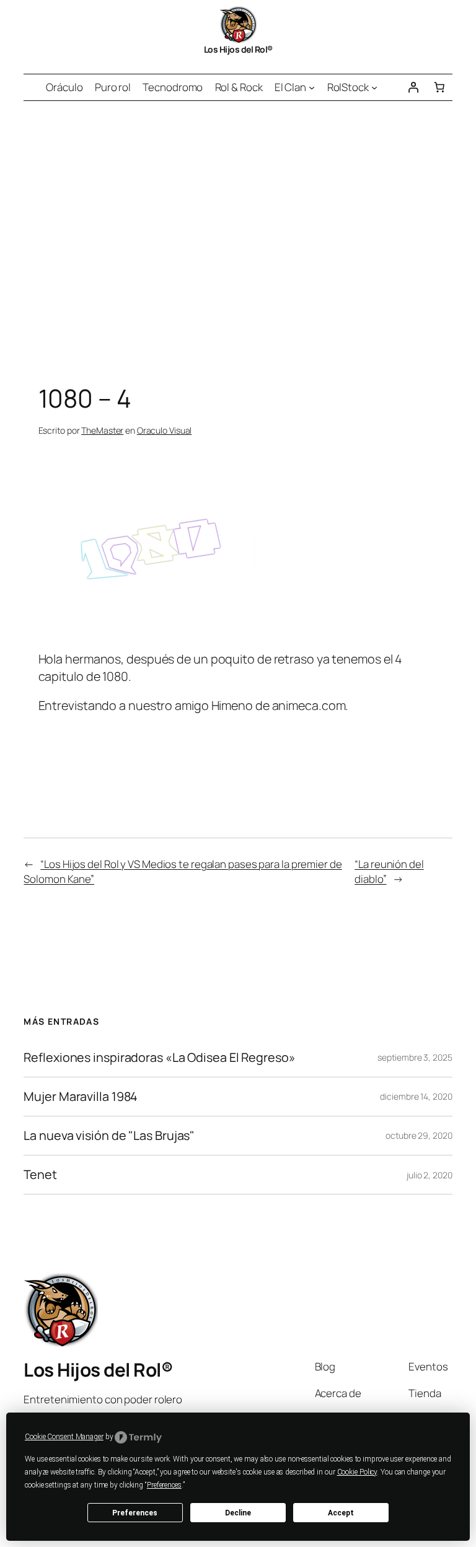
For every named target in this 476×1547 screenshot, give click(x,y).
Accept (341, 1513)
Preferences (134, 1513)
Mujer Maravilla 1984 (81, 1096)
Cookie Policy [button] (357, 1472)
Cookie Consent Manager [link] (64, 1436)
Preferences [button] (164, 1485)
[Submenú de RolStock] (374, 87)
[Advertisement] (238, 231)
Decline (238, 1513)
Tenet (40, 1174)
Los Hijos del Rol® (238, 49)
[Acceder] (413, 87)
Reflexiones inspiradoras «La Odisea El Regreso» (159, 1057)
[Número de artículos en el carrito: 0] (439, 87)
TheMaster (102, 430)
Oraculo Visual (164, 430)
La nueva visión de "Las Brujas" (109, 1135)
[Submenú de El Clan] (312, 87)
